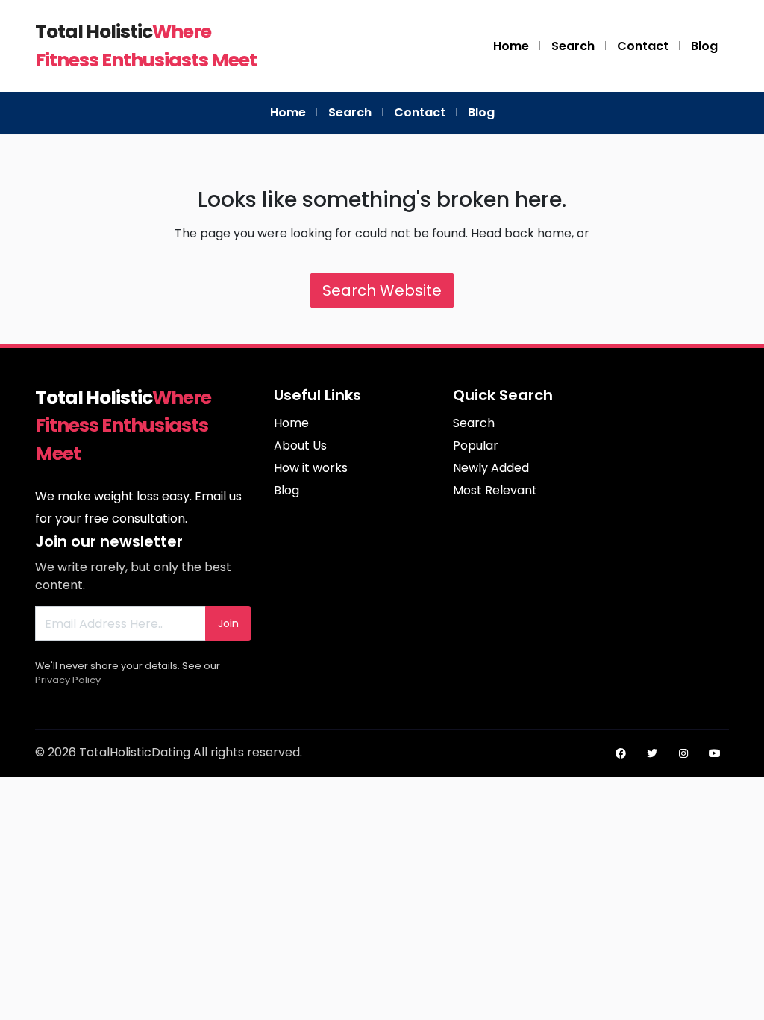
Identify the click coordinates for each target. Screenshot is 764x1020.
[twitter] (652, 753)
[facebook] (621, 753)
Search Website (382, 290)
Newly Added (491, 467)
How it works (311, 467)
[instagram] (683, 753)
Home (511, 46)
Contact (642, 46)
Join (228, 623)
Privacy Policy (68, 680)
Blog (704, 46)
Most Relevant (495, 490)
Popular (475, 445)
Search (573, 46)
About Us (300, 445)
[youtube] (715, 753)
